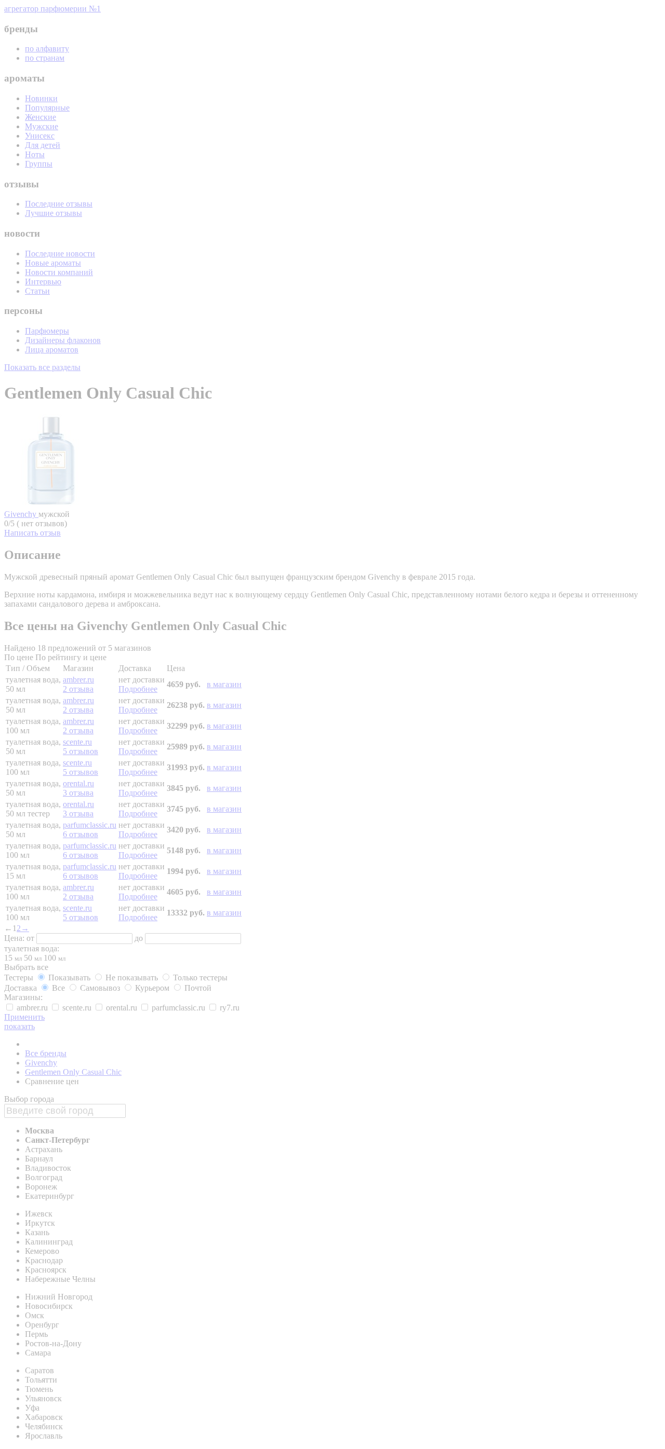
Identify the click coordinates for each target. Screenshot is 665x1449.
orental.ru (78, 783)
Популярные (47, 107)
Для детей (42, 145)
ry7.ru (229, 1007)
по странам (44, 57)
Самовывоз (100, 987)
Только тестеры (199, 977)
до (140, 938)
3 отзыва (78, 792)
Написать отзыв (32, 532)
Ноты (35, 154)
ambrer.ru (78, 679)
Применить (24, 1017)
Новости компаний (59, 272)
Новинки (41, 98)
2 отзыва (78, 689)
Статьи (37, 290)
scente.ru (77, 741)
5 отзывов (80, 751)
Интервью (43, 281)
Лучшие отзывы (53, 213)
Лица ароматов (51, 349)
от (31, 938)
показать (19, 1026)
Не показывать (131, 977)
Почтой (196, 987)
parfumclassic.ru (89, 825)
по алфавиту (47, 48)
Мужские (41, 126)
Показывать (69, 977)
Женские (40, 117)
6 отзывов (80, 834)
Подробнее (137, 689)
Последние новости (60, 253)
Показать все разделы (42, 367)
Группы (38, 163)
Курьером (152, 987)
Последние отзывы (58, 203)
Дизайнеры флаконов (63, 340)
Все (58, 987)
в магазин (224, 684)
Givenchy (21, 514)
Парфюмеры (47, 330)
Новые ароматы (53, 262)
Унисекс (40, 135)
